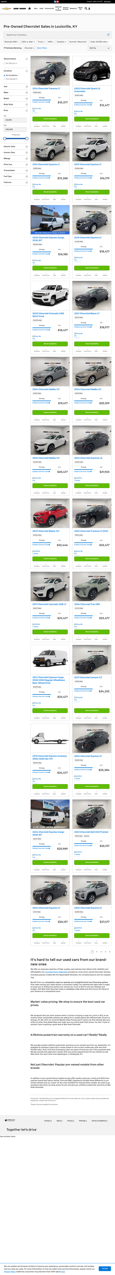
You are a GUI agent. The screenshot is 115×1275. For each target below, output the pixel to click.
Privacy (70, 1121)
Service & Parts (66, 8)
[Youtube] (57, 2)
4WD (51, 42)
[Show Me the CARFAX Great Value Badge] (78, 553)
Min (5, 116)
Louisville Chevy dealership (56, 972)
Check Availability (50, 119)
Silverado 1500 (11, 42)
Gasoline (61, 42)
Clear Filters (42, 48)
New (35, 8)
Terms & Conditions (99, 1121)
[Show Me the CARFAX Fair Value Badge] (78, 626)
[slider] (4, 138)
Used (41, 8)
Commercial (49, 8)
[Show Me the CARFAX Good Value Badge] (36, 110)
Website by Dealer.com (10, 1120)
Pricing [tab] (41, 98)
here (63, 1272)
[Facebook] (55, 2)
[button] (50, 92)
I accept (105, 1268)
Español (4, 1)
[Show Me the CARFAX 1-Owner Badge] (78, 186)
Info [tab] (59, 98)
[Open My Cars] (88, 8)
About (59, 1121)
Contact (47, 1121)
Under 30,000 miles (99, 42)
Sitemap (82, 1121)
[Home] (6, 8)
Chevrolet (29, 48)
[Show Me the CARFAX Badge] (78, 113)
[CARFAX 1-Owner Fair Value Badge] (36, 553)
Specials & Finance (58, 8)
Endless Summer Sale (40, 102)
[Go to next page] (109, 951)
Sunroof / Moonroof (78, 42)
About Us (80, 8)
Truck (41, 42)
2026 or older (28, 42)
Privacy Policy (9, 1272)
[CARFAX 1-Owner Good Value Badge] (78, 479)
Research (73, 8)
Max (5, 125)
